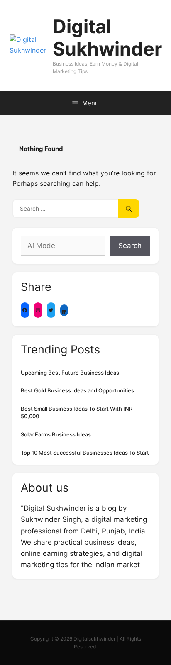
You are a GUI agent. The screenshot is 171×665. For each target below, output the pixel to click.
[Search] (128, 208)
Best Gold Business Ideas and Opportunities (77, 390)
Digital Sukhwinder (107, 37)
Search (130, 245)
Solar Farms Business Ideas (56, 434)
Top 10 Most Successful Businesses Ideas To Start (85, 452)
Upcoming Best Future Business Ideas (70, 372)
